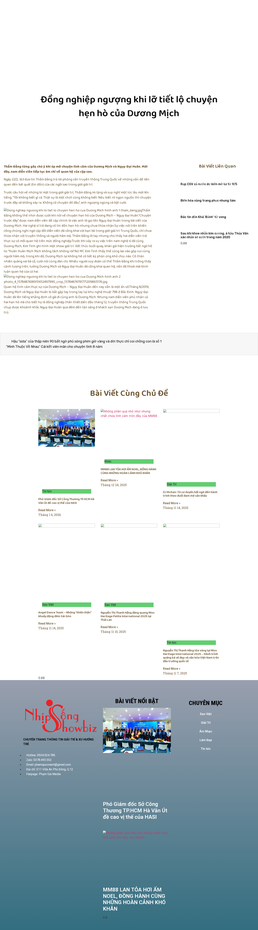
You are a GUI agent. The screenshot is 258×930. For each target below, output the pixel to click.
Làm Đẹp (206, 740)
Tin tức (206, 749)
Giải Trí (206, 722)
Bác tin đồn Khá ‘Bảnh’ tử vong (203, 217)
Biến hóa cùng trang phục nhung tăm (208, 200)
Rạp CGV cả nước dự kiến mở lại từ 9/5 (209, 184)
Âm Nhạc (205, 731)
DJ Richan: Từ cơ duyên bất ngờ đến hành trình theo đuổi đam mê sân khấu (190, 494)
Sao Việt (206, 714)
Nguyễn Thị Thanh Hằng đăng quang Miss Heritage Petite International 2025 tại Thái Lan (127, 616)
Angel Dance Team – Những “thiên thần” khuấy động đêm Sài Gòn (64, 614)
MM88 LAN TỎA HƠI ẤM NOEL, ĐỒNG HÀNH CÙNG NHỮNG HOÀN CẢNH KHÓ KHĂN (128, 471)
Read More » (47, 510)
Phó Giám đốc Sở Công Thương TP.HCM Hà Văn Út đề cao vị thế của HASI (66, 501)
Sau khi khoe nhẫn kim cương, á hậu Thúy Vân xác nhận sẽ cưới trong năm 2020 (214, 235)
